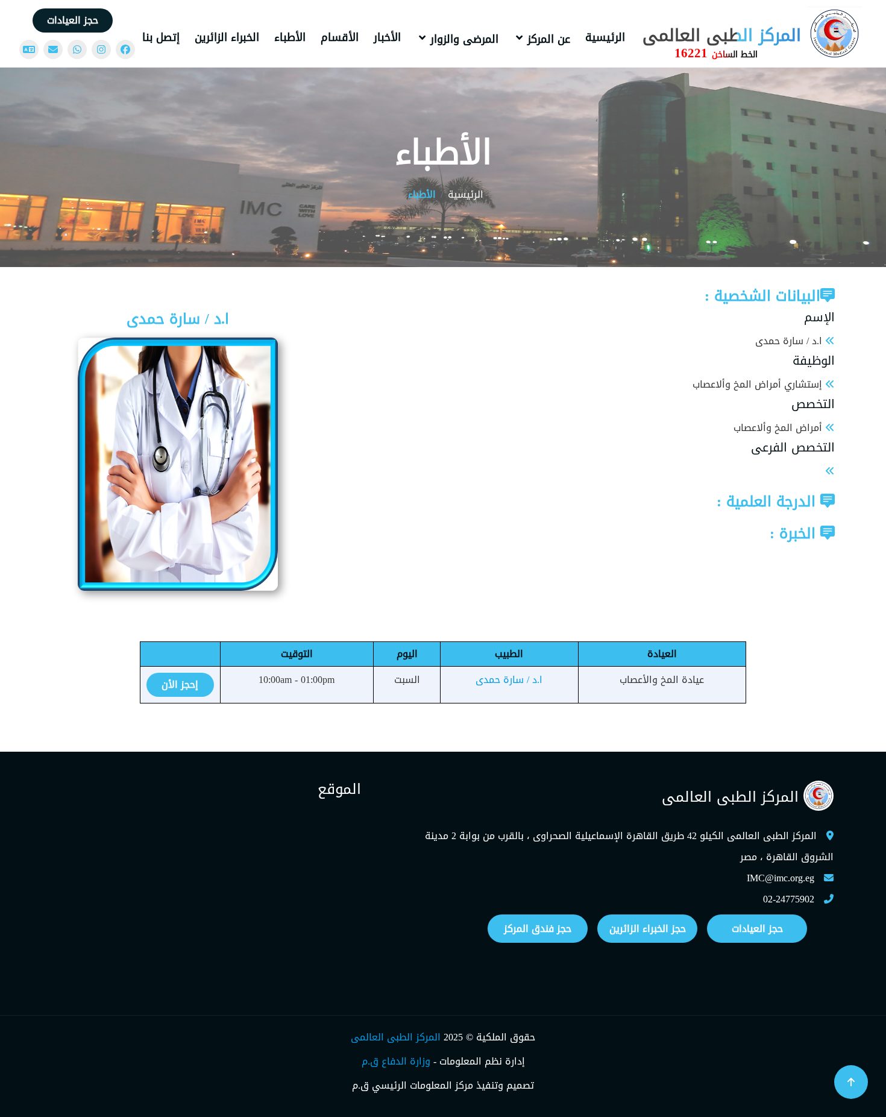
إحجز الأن (180, 684)
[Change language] (29, 49)
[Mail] (53, 49)
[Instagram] (101, 49)
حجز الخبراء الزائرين (647, 928)
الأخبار (387, 37)
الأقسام (340, 37)
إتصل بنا (161, 37)
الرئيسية (605, 37)
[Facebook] (125, 49)
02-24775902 (788, 899)
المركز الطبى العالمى (396, 1037)
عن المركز (548, 39)
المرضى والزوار (464, 39)
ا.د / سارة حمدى (509, 679)
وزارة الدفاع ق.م (396, 1061)
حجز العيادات (72, 20)
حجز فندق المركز (537, 928)
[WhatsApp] (77, 49)
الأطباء (290, 37)
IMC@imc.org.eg (780, 878)
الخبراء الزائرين (227, 37)
